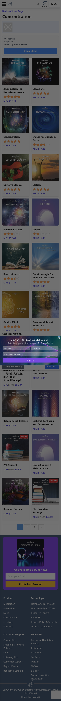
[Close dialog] (59, 337)
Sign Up (30, 360)
